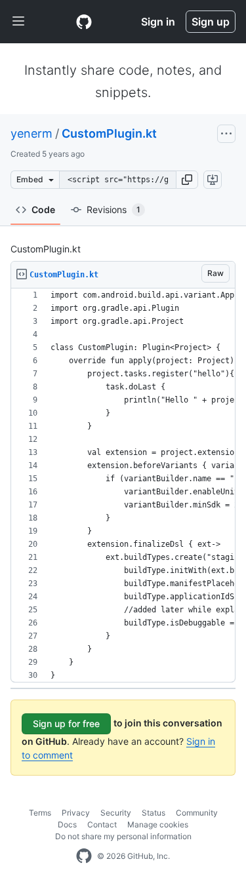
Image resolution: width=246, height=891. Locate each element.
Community (197, 813)
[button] (187, 179)
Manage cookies (157, 824)
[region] (123, 485)
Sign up (211, 21)
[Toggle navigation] (18, 21)
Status (153, 813)
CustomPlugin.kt (109, 133)
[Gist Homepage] (84, 22)
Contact (102, 824)
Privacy (76, 813)
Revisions (113, 209)
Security (115, 813)
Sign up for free (66, 723)
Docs (67, 824)
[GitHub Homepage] (84, 856)
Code (43, 209)
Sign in (158, 21)
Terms (40, 813)
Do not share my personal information (123, 836)
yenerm (31, 133)
